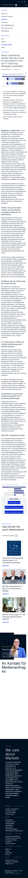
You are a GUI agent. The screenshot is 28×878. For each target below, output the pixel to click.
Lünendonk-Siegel (10, 812)
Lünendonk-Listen (10, 811)
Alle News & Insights (8, 535)
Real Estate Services (7, 28)
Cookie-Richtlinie (9, 872)
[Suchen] (19, 2)
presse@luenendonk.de (12, 657)
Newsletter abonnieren (11, 862)
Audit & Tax (4, 13)
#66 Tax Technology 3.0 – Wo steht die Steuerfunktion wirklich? (13, 617)
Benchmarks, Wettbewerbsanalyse (11, 828)
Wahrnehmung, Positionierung (14, 830)
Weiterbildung (5, 31)
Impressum (15, 870)
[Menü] (26, 5)
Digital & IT (4, 19)
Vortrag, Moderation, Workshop (11, 840)
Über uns (8, 849)
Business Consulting (7, 16)
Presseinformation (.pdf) (14, 502)
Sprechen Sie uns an (11, 860)
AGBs (20, 870)
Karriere (7, 854)
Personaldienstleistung (7, 25)
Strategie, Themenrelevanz (13, 838)
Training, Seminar (10, 843)
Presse (7, 851)
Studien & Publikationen (12, 809)
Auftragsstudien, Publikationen (10, 824)
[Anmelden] (22, 2)
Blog (2, 39)
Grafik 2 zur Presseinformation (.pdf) (14, 512)
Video (2, 47)
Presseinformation (6, 44)
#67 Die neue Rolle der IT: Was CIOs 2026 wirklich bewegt (12, 588)
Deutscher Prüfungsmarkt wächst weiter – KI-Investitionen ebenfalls (12, 560)
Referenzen (8, 852)
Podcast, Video (9, 814)
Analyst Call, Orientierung (12, 836)
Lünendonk (4, 22)
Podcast (3, 41)
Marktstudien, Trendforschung (10, 820)
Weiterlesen (5, 565)
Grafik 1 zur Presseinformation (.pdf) (14, 507)
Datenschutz (8, 870)
